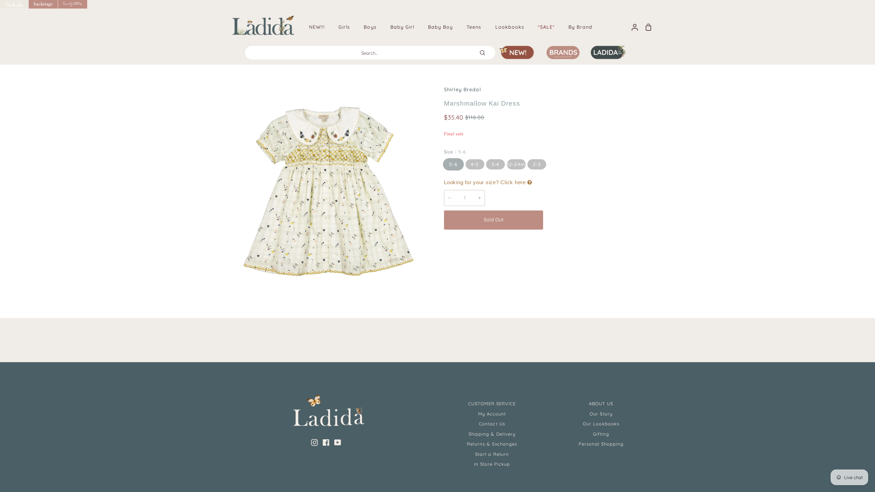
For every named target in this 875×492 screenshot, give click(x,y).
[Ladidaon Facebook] (326, 442)
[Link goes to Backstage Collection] (43, 4)
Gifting (601, 434)
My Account (492, 413)
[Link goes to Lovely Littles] (73, 4)
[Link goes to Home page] (14, 4)
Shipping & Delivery (492, 434)
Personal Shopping (601, 444)
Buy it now (597, 219)
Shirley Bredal (462, 89)
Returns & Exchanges (492, 444)
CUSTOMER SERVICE (492, 403)
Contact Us (492, 423)
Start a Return (492, 454)
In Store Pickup (492, 464)
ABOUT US (601, 403)
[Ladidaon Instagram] (314, 442)
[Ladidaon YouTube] (337, 442)
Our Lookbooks (601, 423)
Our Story (601, 413)
